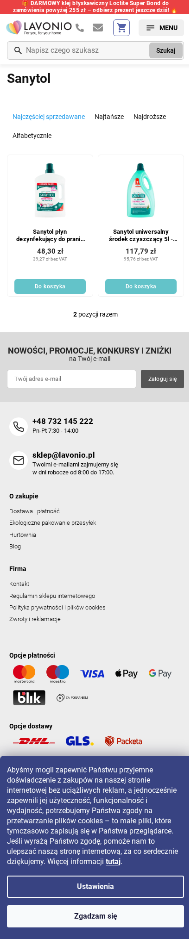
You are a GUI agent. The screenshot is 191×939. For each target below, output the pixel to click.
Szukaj (166, 50)
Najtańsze (109, 116)
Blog (15, 546)
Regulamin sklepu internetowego (52, 595)
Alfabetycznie (32, 135)
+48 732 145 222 (62, 421)
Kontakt (19, 583)
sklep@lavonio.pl (63, 455)
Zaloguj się (162, 379)
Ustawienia (95, 886)
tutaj (113, 861)
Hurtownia (22, 534)
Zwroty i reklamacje (35, 619)
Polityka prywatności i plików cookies (57, 607)
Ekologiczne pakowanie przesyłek (52, 522)
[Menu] (161, 27)
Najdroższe (150, 116)
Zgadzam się (95, 916)
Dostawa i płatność (34, 511)
